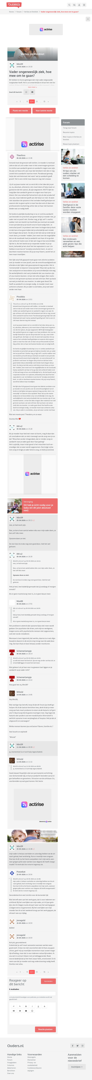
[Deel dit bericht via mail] (32, 92)
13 (37, 101)
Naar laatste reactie (44, 110)
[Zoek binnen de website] (69, 5)
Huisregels (31, 1057)
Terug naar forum (69, 128)
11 (27, 101)
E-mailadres (14, 989)
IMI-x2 (19, 426)
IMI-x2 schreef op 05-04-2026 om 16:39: (26, 608)
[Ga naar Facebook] (72, 1046)
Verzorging (28, 501)
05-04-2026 (21, 158)
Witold (20, 692)
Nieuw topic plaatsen (71, 144)
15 (44, 101)
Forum (19, 12)
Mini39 (20, 64)
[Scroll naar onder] (88, 19)
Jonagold (21, 920)
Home (11, 12)
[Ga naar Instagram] (82, 1046)
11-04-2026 (21, 747)
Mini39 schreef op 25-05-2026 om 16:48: (27, 879)
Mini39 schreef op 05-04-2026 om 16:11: (27, 561)
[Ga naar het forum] (74, 5)
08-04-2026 (21, 680)
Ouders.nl (15, 1045)
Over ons (10, 1073)
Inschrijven (76, 1067)
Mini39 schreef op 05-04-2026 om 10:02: (27, 658)
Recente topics (68, 132)
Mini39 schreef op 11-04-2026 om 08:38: (27, 766)
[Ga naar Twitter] (77, 1046)
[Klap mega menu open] (84, 5)
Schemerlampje (24, 651)
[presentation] (32, 1019)
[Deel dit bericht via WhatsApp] (26, 92)
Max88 (20, 601)
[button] (32, 87)
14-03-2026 (21, 66)
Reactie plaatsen (45, 1029)
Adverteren (11, 1068)
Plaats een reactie (20, 110)
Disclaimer (31, 1060)
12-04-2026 (21, 762)
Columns (10, 1065)
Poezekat (21, 871)
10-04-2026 (21, 694)
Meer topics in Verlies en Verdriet (72, 138)
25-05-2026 (21, 849)
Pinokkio (21, 296)
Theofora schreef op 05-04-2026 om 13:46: (28, 304)
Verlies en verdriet (70, 167)
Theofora (21, 155)
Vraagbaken (11, 1062)
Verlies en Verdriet (31, 12)
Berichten (11, 1070)
